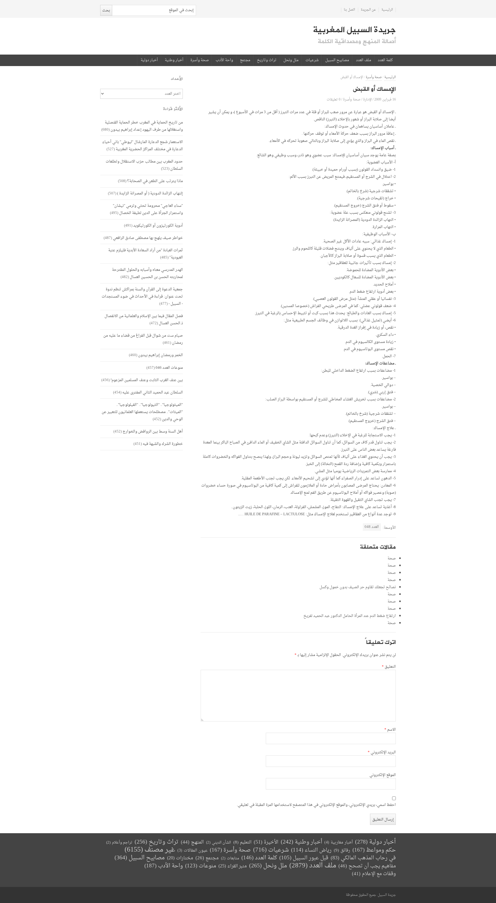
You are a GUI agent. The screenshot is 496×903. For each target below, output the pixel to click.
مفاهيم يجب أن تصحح (367, 866)
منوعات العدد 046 (169, 367)
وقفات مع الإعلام (374, 873)
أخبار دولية (149, 60)
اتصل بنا (349, 9)
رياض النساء (311, 850)
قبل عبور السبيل (303, 858)
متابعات (230, 858)
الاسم (390, 730)
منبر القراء (232, 866)
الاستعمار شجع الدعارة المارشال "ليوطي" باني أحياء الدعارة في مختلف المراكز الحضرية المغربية (142, 145)
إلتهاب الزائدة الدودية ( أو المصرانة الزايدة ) (150, 193)
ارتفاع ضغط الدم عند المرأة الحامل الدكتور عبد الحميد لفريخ (349, 616)
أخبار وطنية (174, 60)
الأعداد (177, 79)
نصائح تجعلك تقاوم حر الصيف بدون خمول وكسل (357, 587)
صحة (392, 558)
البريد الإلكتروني (382, 752)
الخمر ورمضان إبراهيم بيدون (160, 355)
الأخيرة (266, 842)
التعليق (389, 667)
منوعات (200, 866)
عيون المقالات (192, 850)
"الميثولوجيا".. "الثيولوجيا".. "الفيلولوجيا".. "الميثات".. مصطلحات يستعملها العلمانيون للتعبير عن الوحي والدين (142, 412)
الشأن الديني (218, 842)
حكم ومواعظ (374, 850)
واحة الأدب (224, 60)
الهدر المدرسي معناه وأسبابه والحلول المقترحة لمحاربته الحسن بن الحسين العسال (147, 273)
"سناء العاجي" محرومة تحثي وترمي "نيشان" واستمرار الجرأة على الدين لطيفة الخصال (148, 209)
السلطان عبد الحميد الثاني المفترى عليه (152, 392)
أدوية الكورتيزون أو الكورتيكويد (158, 225)
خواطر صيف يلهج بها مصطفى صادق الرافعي (148, 238)
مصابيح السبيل (337, 60)
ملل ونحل (291, 60)
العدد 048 (372, 526)
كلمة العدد (385, 60)
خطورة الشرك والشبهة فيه (163, 443)
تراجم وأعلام (119, 842)
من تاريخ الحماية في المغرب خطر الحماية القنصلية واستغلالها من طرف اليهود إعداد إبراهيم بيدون (144, 126)
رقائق (342, 850)
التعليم (242, 842)
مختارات (180, 858)
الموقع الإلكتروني (382, 775)
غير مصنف (150, 850)
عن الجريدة (368, 9)
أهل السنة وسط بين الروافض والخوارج (153, 431)
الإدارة (367, 99)
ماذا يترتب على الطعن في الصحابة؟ (155, 181)
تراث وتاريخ (266, 60)
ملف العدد (363, 60)
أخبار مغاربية (338, 842)
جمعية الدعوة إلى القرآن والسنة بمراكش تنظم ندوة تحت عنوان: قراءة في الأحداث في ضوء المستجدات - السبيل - (142, 296)
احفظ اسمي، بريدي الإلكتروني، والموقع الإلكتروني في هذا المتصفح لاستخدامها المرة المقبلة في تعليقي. (316, 805)
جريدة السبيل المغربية (354, 30)
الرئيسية (387, 9)
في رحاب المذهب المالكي (363, 858)
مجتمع (245, 60)
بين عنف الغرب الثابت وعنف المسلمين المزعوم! (147, 380)
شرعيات (312, 60)
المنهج (192, 842)
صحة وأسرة (199, 60)
